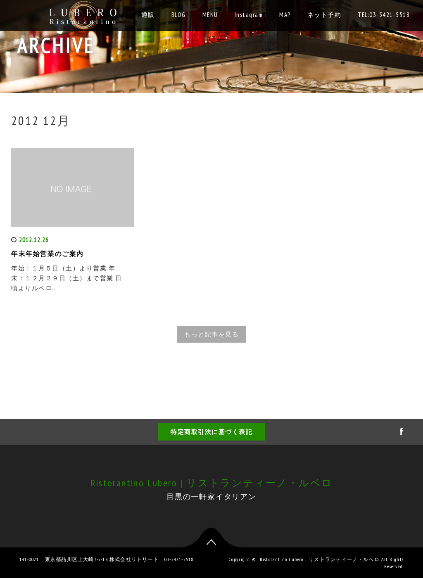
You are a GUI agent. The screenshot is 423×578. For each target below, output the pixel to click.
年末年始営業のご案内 (47, 253)
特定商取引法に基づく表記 (211, 432)
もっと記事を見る (211, 334)
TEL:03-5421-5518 (384, 15)
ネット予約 (324, 15)
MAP (285, 15)
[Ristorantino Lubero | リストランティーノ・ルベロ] (84, 13)
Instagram (249, 15)
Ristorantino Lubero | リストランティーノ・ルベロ (211, 482)
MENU (210, 15)
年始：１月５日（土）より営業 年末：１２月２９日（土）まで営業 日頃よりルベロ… (66, 278)
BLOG (178, 15)
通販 (148, 15)
